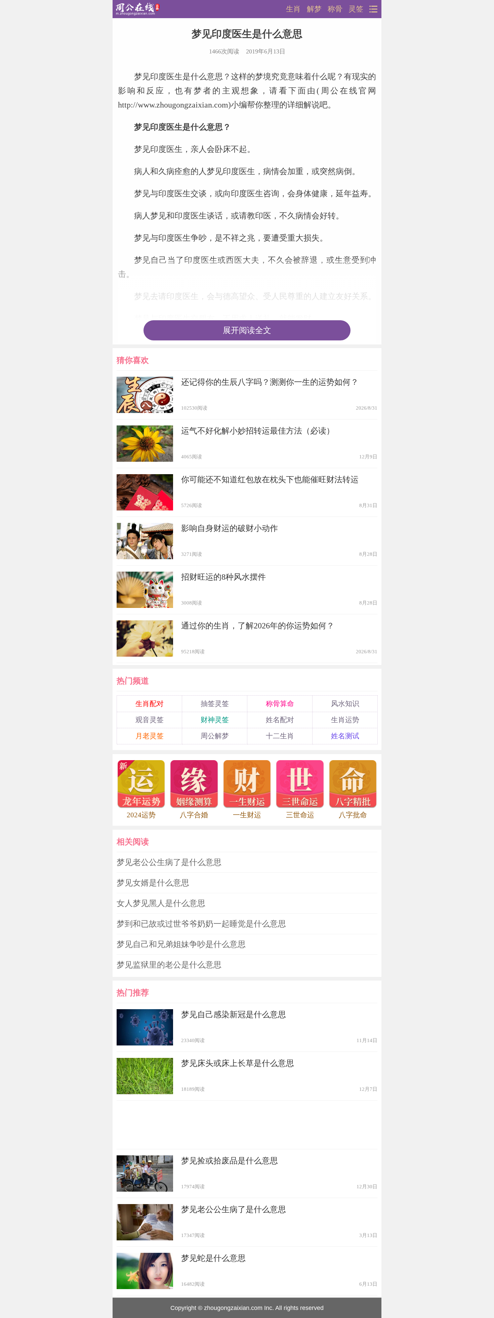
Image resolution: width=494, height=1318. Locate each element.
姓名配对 (280, 720)
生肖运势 (345, 720)
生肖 (293, 9)
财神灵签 (215, 720)
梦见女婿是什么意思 (153, 882)
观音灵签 (149, 720)
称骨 (335, 9)
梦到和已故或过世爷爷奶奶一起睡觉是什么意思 (201, 923)
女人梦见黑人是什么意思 (161, 903)
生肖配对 (149, 704)
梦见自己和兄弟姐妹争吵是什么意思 (181, 944)
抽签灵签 (215, 704)
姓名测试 (345, 736)
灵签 (355, 9)
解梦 (314, 9)
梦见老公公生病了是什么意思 (169, 862)
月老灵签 (149, 736)
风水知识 (345, 704)
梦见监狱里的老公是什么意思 (169, 964)
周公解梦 (215, 736)
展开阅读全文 (247, 330)
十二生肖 (280, 736)
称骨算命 (280, 704)
